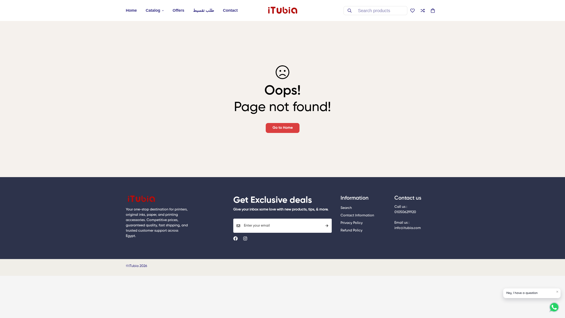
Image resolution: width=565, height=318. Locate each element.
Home (131, 10)
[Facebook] (235, 238)
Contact (230, 10)
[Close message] (557, 291)
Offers (178, 10)
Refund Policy (351, 230)
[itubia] (282, 10)
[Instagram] (245, 238)
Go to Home (283, 128)
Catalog (153, 10)
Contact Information (357, 215)
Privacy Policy (352, 223)
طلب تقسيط (203, 10)
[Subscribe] (327, 226)
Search (346, 208)
